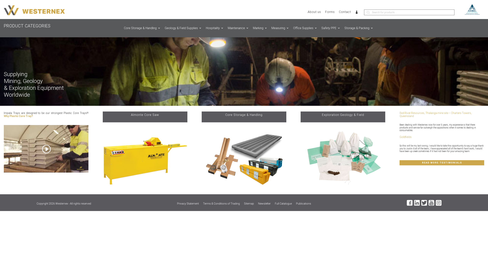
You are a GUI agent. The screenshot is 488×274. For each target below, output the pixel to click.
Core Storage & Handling (140, 28)
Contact (345, 12)
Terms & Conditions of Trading (221, 203)
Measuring (278, 28)
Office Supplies (303, 28)
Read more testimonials (442, 162)
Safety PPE (328, 28)
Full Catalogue (283, 203)
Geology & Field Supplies (181, 28)
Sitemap (249, 203)
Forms (330, 12)
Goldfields (406, 137)
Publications (303, 203)
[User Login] (356, 13)
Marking (258, 28)
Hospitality (213, 28)
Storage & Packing (356, 28)
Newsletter (264, 203)
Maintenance (236, 28)
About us (314, 12)
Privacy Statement (188, 203)
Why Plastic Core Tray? (18, 116)
